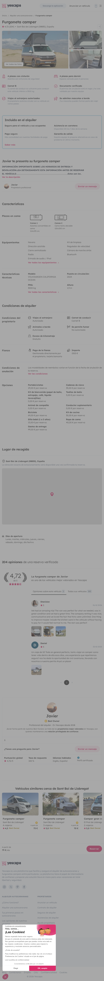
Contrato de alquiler (47, 907)
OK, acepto (42, 968)
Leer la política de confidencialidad (17, 960)
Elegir (16, 968)
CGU (36, 972)
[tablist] (66, 592)
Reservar (94, 849)
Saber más (10, 144)
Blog (4, 972)
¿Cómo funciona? (10, 902)
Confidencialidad (49, 972)
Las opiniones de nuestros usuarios (14, 922)
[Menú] (98, 6)
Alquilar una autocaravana (15, 907)
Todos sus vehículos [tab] (79, 591)
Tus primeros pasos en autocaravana (12, 914)
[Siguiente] (35, 804)
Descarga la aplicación (53, 6)
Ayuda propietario (46, 922)
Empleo (27, 972)
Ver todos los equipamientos (42, 262)
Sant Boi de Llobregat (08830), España (35, 26)
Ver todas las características (42, 292)
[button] (5, 977)
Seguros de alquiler (46, 912)
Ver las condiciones (38, 373)
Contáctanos (15, 972)
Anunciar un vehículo (79, 6)
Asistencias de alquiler (48, 917)
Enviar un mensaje (87, 186)
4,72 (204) (9, 26)
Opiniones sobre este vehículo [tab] (48, 591)
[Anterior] (5, 804)
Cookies (63, 972)
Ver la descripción (11, 177)
